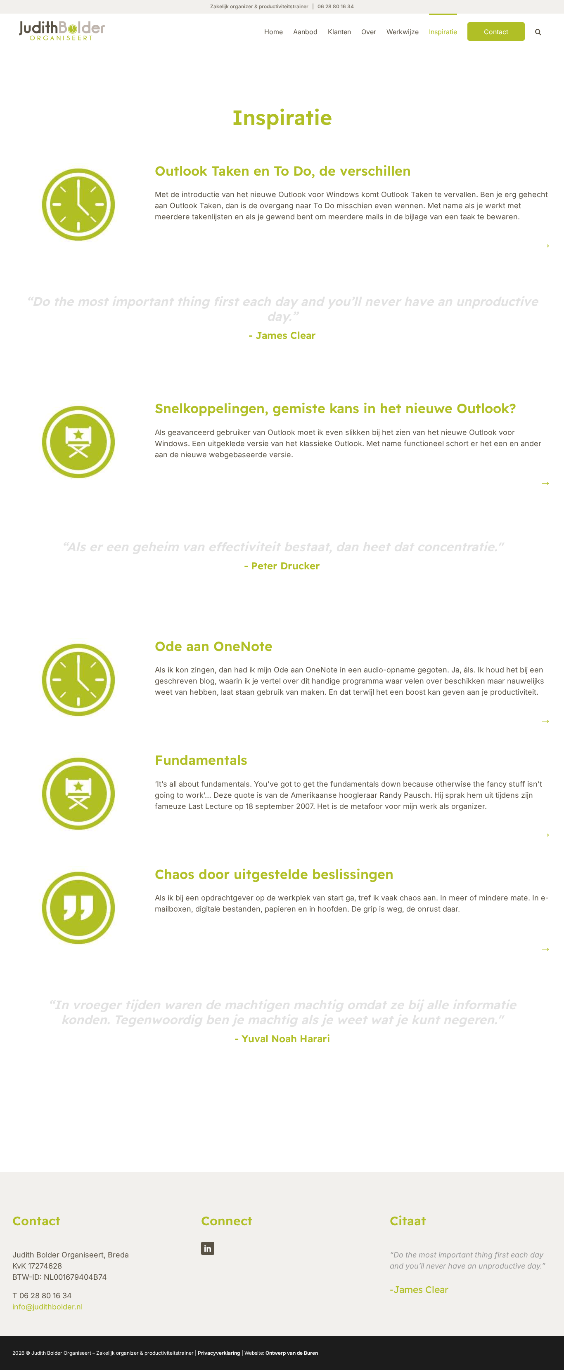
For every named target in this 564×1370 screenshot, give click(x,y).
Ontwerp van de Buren (291, 1353)
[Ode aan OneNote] (78, 679)
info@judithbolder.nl (47, 1306)
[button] (538, 31)
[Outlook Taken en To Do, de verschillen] (78, 204)
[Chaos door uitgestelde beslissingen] (78, 907)
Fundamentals (201, 760)
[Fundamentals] (78, 793)
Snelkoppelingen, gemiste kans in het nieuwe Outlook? (335, 408)
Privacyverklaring (219, 1353)
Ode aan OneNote (214, 646)
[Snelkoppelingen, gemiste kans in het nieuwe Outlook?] (78, 442)
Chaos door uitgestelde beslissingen (274, 874)
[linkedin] (207, 1248)
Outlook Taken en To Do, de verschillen (283, 170)
